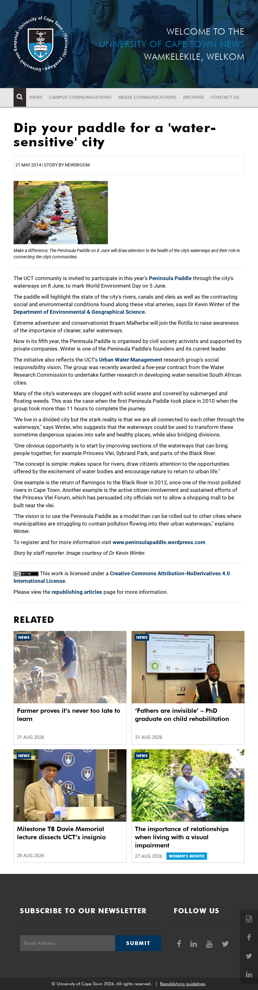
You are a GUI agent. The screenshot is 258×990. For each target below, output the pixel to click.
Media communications (147, 97)
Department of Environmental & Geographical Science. (80, 312)
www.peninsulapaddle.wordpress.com (159, 542)
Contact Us (224, 97)
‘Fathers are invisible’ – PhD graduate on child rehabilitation (182, 715)
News (35, 97)
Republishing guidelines (182, 983)
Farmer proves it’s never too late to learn (68, 715)
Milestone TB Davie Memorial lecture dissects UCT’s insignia (61, 833)
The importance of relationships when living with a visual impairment (182, 837)
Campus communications (80, 97)
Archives (193, 97)
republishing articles (77, 592)
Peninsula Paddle (170, 278)
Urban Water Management (130, 360)
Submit (138, 943)
